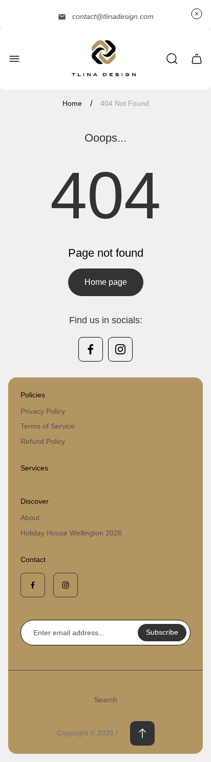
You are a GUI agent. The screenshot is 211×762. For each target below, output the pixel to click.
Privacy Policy (42, 411)
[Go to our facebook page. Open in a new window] (90, 349)
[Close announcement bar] (197, 14)
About (29, 517)
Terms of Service (47, 426)
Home (72, 103)
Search (105, 700)
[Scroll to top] (142, 733)
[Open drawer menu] (14, 59)
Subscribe (162, 632)
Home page (106, 282)
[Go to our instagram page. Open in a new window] (120, 349)
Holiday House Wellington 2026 (71, 533)
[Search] (172, 59)
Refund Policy (42, 441)
